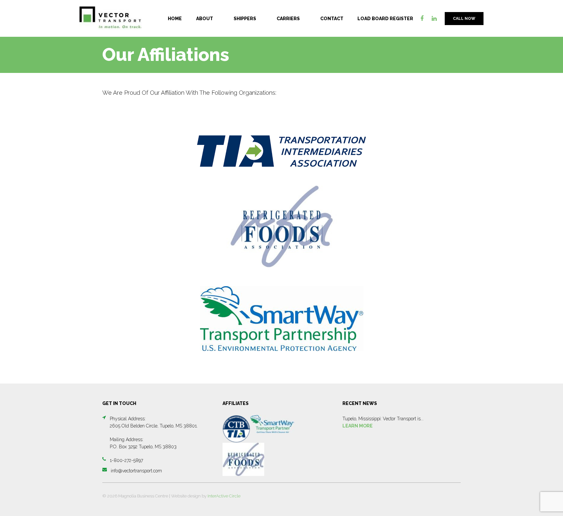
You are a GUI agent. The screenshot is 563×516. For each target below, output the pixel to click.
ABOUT (204, 18)
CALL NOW (464, 18)
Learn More (357, 425)
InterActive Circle (224, 496)
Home (175, 18)
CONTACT (331, 18)
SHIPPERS (245, 18)
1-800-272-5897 (126, 460)
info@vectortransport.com (136, 470)
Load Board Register (385, 18)
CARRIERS (288, 18)
